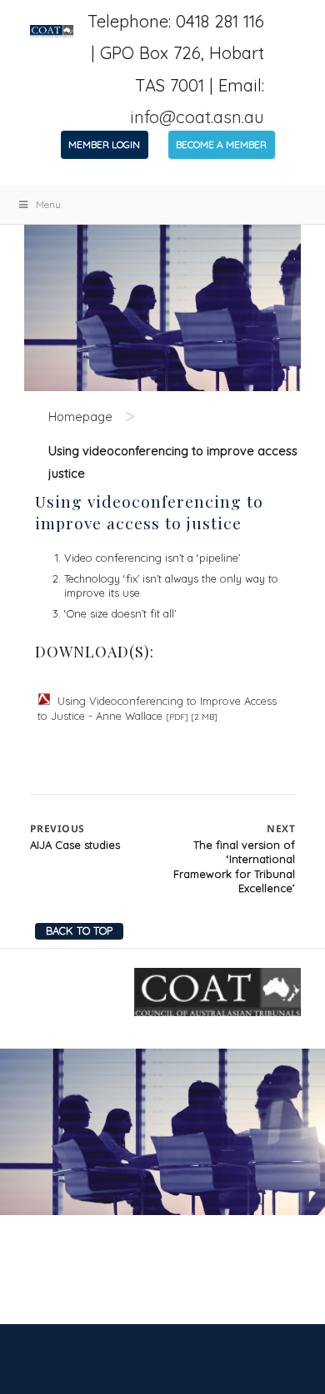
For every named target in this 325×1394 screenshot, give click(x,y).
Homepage (80, 416)
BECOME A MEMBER (221, 144)
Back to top (79, 930)
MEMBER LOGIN (104, 144)
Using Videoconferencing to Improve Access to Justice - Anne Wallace (157, 708)
